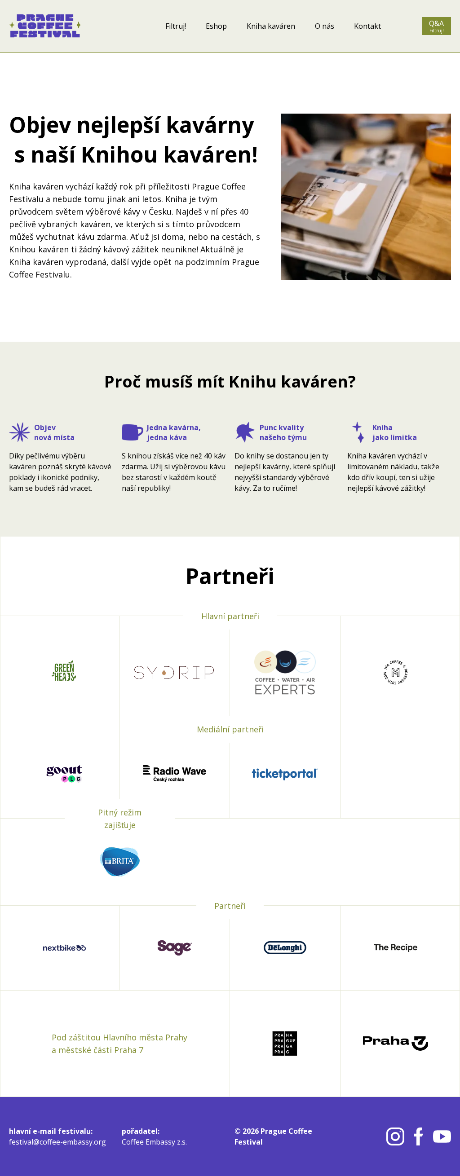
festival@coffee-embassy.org (57, 1142)
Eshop (216, 26)
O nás (324, 26)
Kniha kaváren (271, 26)
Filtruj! (175, 26)
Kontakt (367, 26)
